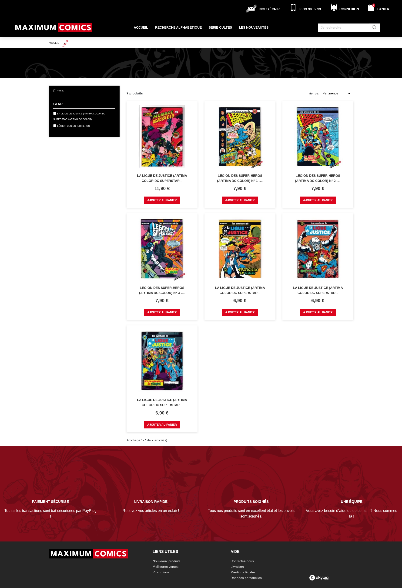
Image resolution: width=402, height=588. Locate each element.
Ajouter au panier (162, 200)
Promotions (161, 572)
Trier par (313, 93)
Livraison (237, 566)
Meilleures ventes (165, 566)
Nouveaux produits (166, 561)
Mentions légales (243, 572)
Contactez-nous (242, 561)
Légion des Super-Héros (73, 126)
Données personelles (246, 578)
